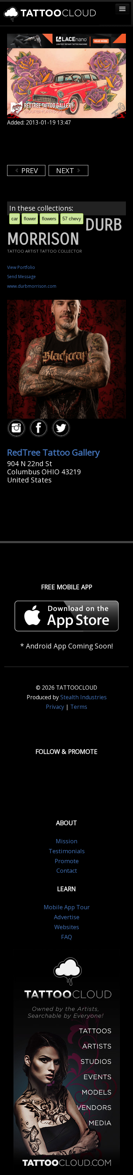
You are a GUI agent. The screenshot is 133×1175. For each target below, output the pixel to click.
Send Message (21, 277)
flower (30, 218)
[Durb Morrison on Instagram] (17, 428)
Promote (67, 861)
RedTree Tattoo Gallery (53, 452)
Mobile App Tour (67, 907)
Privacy (55, 707)
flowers (49, 218)
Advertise (66, 917)
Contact (66, 871)
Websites (66, 927)
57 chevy (71, 218)
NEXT (66, 170)
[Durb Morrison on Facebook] (39, 428)
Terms (78, 707)
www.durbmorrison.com (31, 286)
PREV (29, 170)
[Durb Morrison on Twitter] (62, 428)
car (14, 218)
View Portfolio (21, 267)
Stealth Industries (83, 697)
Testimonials (67, 851)
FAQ (66, 937)
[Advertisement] (64, 145)
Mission (66, 841)
